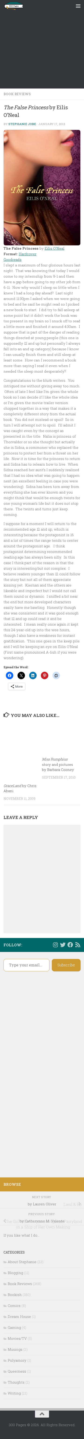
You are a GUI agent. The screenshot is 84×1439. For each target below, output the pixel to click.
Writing (14, 1393)
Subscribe (66, 964)
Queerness (17, 1371)
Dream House (19, 1316)
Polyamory (17, 1360)
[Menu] (78, 6)
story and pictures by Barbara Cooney (58, 764)
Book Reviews (17, 94)
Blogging (15, 1272)
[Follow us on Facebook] (70, 945)
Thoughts (16, 1382)
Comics (14, 1305)
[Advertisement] (42, 44)
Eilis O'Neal (54, 248)
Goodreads (12, 259)
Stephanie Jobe (22, 124)
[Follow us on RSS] (77, 945)
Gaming (14, 1327)
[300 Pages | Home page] (17, 6)
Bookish (15, 1294)
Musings (15, 1349)
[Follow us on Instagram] (55, 945)
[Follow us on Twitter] (63, 945)
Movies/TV (17, 1338)
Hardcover (27, 254)
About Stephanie (22, 1261)
